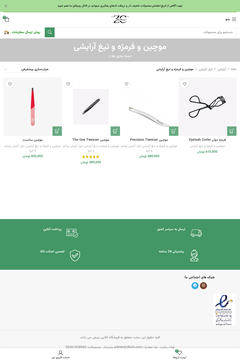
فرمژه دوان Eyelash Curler (207, 140)
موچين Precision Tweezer (149, 140)
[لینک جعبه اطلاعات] (22, 32)
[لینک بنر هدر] (127, 6)
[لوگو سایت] (120, 19)
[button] (231, 131)
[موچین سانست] (33, 106)
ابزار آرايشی (205, 69)
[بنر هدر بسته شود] (6, 6)
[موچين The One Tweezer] (91, 106)
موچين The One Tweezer (90, 140)
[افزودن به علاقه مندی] (185, 84)
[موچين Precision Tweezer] (149, 106)
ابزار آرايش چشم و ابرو (136, 148)
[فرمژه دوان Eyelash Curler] (207, 106)
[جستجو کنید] (50, 32)
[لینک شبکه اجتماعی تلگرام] (195, 285)
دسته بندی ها (122, 56)
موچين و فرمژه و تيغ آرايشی (207, 146)
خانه (233, 69)
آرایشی (222, 69)
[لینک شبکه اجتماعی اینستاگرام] (203, 285)
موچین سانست (32, 140)
